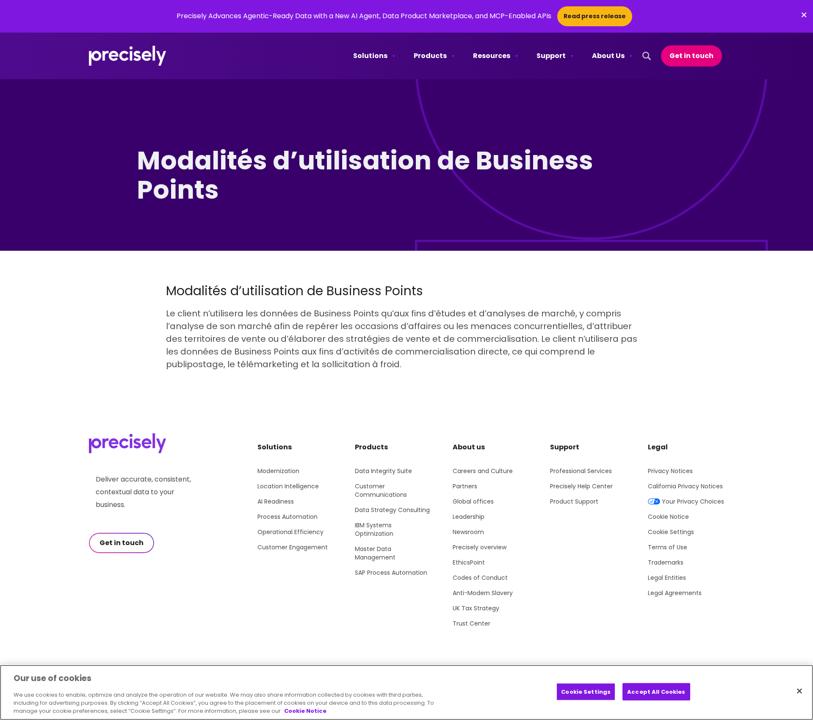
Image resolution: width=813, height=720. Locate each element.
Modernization (278, 471)
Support (551, 56)
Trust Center (471, 623)
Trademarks (665, 562)
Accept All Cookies (656, 691)
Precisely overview (479, 547)
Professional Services (581, 471)
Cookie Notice (668, 516)
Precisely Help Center (581, 486)
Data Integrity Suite (383, 471)
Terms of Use (667, 547)
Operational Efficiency (290, 532)
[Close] (799, 690)
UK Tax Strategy (476, 608)
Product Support (574, 501)
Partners (465, 486)
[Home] (127, 56)
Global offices (473, 501)
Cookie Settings (671, 532)
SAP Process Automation (391, 572)
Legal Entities (667, 577)
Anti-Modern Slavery (483, 593)
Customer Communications (381, 490)
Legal (658, 447)
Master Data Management (375, 553)
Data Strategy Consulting (392, 510)
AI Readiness (275, 501)
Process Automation (287, 516)
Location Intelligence (288, 486)
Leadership (468, 516)
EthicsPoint (469, 562)
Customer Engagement (292, 547)
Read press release (595, 16)
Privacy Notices (670, 471)
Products (430, 56)
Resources (491, 56)
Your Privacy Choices (693, 501)
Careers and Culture (483, 471)
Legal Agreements (675, 593)
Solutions (370, 56)
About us (469, 447)
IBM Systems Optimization (374, 529)
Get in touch (691, 56)
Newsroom (468, 532)
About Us (608, 56)
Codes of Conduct (480, 577)
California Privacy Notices (685, 486)
